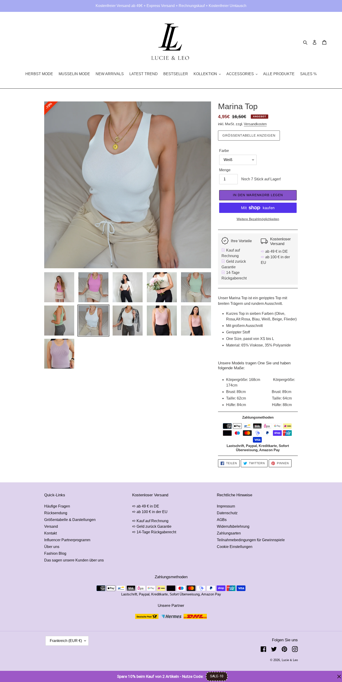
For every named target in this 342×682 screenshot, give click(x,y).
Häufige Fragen (57, 506)
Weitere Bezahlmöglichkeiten (258, 219)
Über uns (51, 547)
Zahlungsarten (229, 533)
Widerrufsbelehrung (233, 526)
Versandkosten (255, 124)
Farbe (224, 151)
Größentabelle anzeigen (249, 135)
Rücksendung (55, 513)
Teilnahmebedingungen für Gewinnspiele (251, 540)
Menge (225, 170)
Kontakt (50, 533)
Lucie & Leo (290, 660)
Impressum (226, 506)
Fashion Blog (55, 553)
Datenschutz (227, 513)
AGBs (222, 520)
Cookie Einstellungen (234, 547)
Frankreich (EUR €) (66, 641)
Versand (51, 526)
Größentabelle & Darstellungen (70, 520)
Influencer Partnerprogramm (67, 540)
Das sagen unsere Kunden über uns (74, 560)
